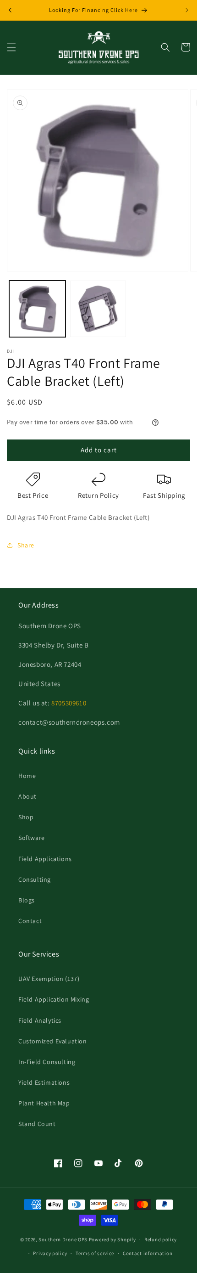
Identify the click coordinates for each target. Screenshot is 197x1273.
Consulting (34, 879)
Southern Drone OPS (63, 1239)
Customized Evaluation (52, 1041)
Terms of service (95, 1253)
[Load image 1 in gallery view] (37, 309)
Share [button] (25, 545)
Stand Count (37, 1124)
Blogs (26, 900)
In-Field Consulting (46, 1062)
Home (27, 776)
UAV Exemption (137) (48, 978)
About (27, 796)
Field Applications (45, 859)
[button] (11, 47)
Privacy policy (50, 1253)
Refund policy (160, 1239)
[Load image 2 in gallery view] (98, 309)
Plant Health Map (44, 1103)
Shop (25, 817)
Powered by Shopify (112, 1239)
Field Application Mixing (53, 999)
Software (31, 838)
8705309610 (68, 702)
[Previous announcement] (10, 10)
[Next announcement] (187, 10)
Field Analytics (39, 1020)
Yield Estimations (44, 1082)
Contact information (147, 1253)
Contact (30, 921)
